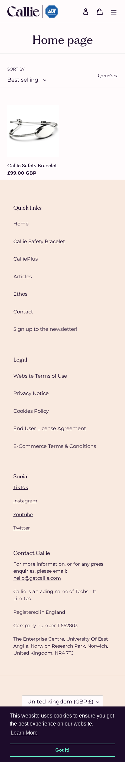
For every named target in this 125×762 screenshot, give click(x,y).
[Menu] (114, 11)
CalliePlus (25, 259)
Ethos (20, 294)
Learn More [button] (24, 733)
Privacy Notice (31, 393)
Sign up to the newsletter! (45, 329)
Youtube (23, 514)
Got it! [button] (62, 750)
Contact (23, 311)
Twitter (21, 528)
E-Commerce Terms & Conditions (54, 446)
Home (21, 223)
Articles (22, 276)
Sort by (16, 69)
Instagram (25, 501)
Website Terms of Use (40, 376)
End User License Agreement (49, 428)
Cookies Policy (31, 411)
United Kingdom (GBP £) (60, 701)
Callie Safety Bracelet (39, 241)
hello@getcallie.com (37, 578)
